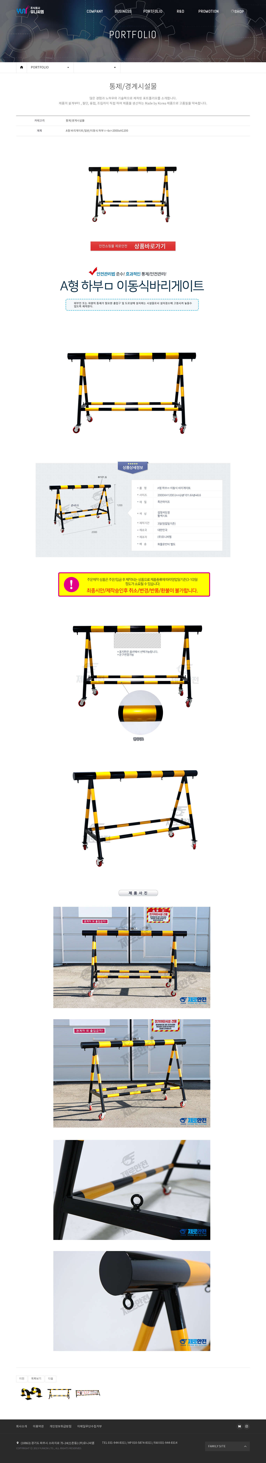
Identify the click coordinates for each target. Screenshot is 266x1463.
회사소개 (21, 1426)
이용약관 (38, 1426)
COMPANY (95, 11)
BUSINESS (123, 11)
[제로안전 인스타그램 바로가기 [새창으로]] (247, 1426)
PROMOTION (208, 11)
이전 (21, 1378)
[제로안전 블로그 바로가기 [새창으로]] (239, 1426)
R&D (180, 11)
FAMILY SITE (216, 1446)
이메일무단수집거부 (89, 1426)
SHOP (239, 11)
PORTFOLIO (152, 11)
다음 (50, 1378)
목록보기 (36, 1378)
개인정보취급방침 (60, 1426)
